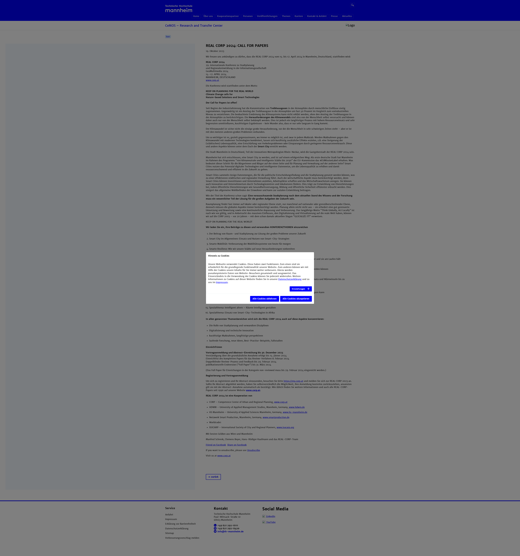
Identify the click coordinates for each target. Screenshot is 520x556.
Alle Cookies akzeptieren (296, 298)
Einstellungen (298, 289)
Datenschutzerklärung (290, 279)
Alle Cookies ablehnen (265, 298)
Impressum (222, 282)
